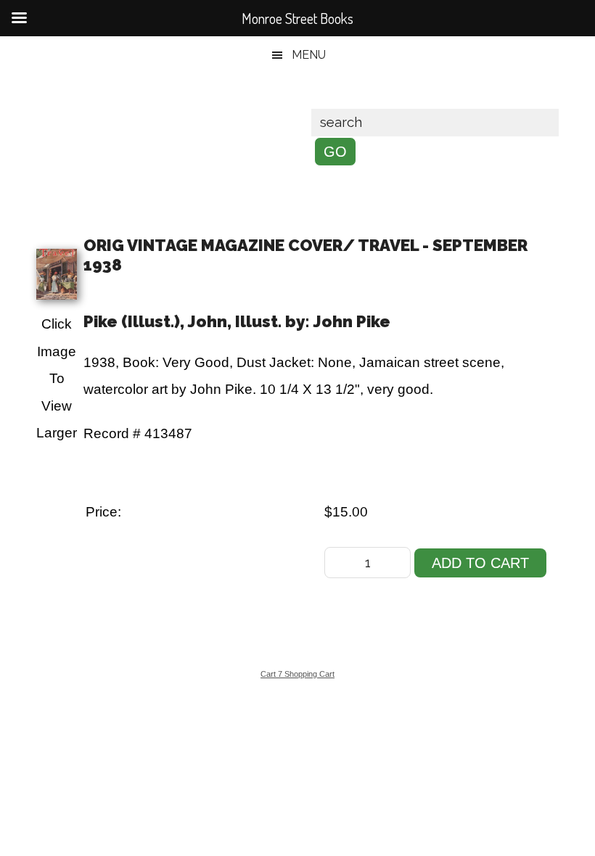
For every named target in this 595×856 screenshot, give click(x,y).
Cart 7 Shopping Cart (297, 674)
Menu (309, 55)
